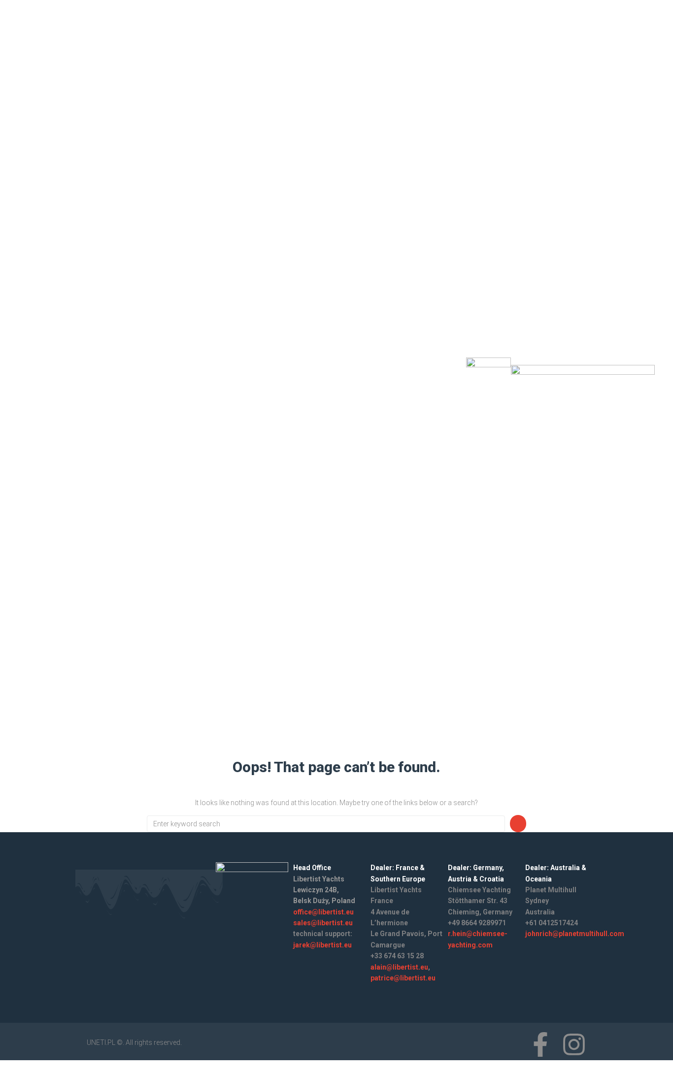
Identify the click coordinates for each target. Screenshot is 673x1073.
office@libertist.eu (323, 912)
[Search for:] (326, 823)
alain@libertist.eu (399, 967)
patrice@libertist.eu (403, 978)
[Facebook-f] (416, 376)
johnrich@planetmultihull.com (574, 934)
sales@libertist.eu (323, 923)
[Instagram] (442, 376)
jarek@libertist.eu (322, 945)
